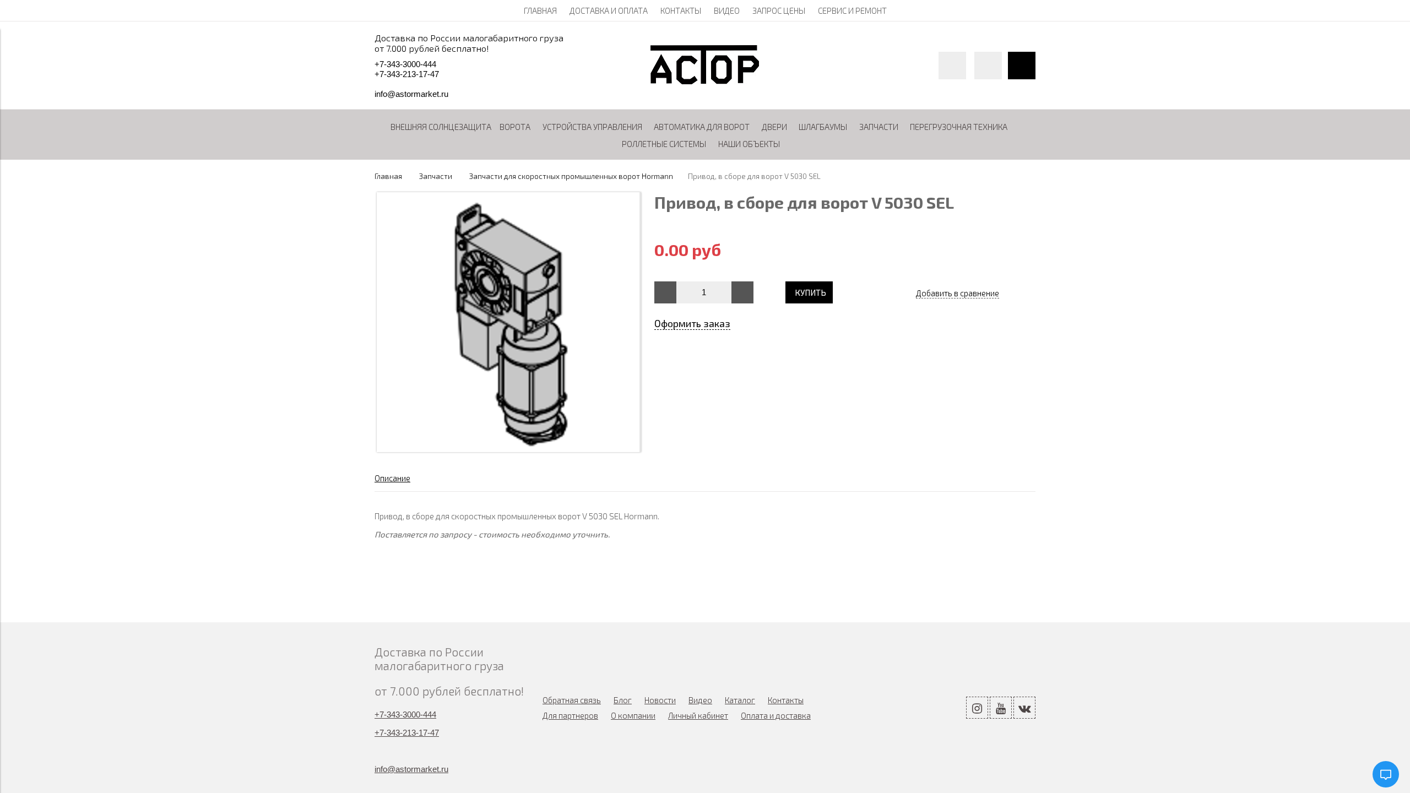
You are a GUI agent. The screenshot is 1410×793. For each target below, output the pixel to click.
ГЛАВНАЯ (540, 10)
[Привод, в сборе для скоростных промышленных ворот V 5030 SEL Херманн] (509, 449)
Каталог (740, 700)
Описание (392, 478)
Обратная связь (572, 700)
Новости (660, 700)
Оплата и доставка (776, 715)
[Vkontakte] (1024, 708)
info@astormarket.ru (411, 94)
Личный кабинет (698, 715)
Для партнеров (570, 715)
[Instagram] (977, 708)
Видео (700, 700)
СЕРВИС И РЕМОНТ (852, 10)
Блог (623, 700)
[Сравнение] (988, 65)
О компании (633, 715)
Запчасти (435, 176)
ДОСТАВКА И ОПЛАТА (609, 10)
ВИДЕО (727, 10)
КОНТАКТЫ (680, 10)
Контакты (786, 700)
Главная (388, 176)
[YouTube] (1001, 708)
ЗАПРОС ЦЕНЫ (778, 10)
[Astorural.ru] (704, 81)
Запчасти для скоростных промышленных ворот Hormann (571, 176)
